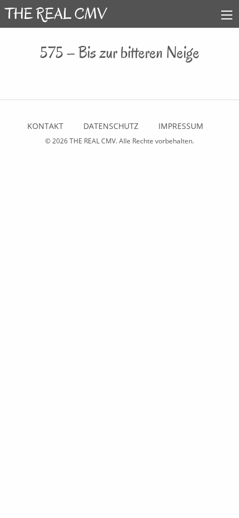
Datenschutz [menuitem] (110, 126)
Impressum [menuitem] (180, 126)
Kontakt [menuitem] (45, 126)
